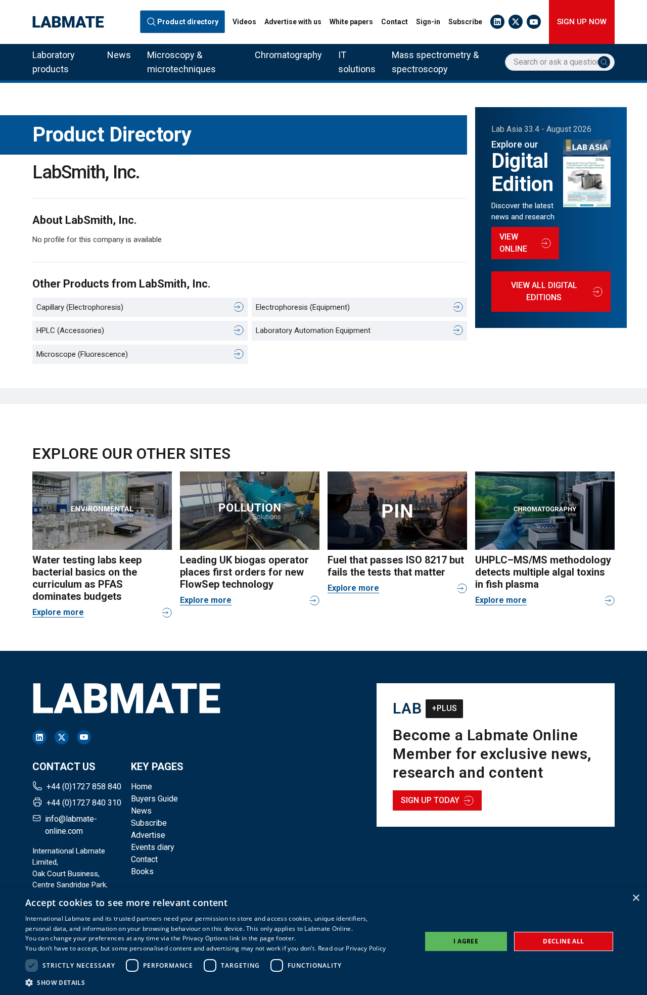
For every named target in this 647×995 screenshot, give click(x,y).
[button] (205, 982)
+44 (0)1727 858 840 (84, 786)
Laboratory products (53, 62)
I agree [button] (465, 941)
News (119, 55)
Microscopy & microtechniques (181, 62)
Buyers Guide (154, 798)
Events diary (152, 847)
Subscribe (465, 22)
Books (142, 871)
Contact (394, 22)
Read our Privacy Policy (352, 948)
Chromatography (288, 55)
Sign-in (428, 22)
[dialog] (323, 941)
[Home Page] (68, 22)
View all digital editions (544, 291)
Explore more (58, 612)
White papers (351, 22)
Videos (244, 22)
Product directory (188, 22)
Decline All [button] (563, 941)
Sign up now (582, 21)
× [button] (635, 898)
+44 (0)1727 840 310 (84, 803)
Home (141, 786)
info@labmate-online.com (71, 825)
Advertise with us (292, 22)
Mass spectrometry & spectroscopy (435, 62)
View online (513, 243)
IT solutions (357, 62)
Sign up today (430, 800)
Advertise (148, 835)
